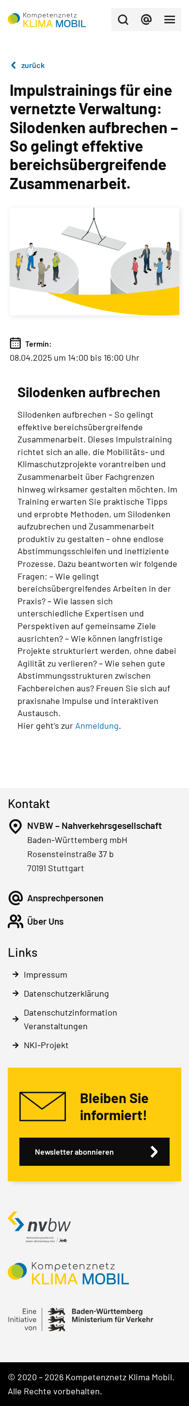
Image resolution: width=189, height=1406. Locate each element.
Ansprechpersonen (65, 897)
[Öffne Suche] (123, 19)
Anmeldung (97, 725)
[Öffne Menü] (169, 19)
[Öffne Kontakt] (146, 19)
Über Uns (45, 921)
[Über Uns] (15, 921)
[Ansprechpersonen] (15, 898)
